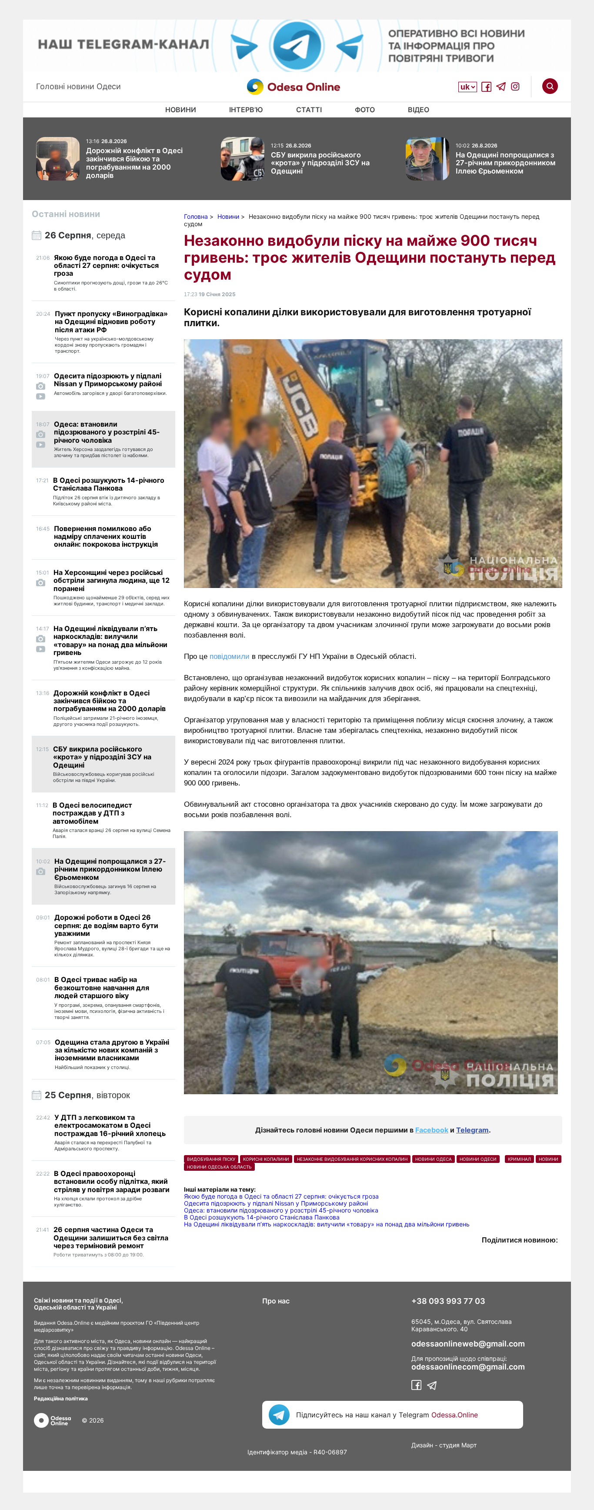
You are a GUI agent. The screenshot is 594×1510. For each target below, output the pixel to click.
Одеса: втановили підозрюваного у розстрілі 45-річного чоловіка (281, 1210)
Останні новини (66, 214)
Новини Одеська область (219, 1166)
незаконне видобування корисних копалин (352, 1159)
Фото (365, 109)
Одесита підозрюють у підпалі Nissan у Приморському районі (276, 1203)
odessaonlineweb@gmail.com (468, 1344)
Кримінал (519, 1159)
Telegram (472, 1130)
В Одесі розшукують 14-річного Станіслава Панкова (262, 1217)
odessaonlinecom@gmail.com (468, 1367)
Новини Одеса (433, 1159)
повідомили (230, 656)
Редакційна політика (61, 1398)
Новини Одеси (478, 1159)
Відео (418, 109)
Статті (309, 109)
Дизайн (422, 1445)
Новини (180, 109)
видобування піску (211, 1159)
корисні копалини (266, 1159)
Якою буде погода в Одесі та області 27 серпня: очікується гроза (281, 1196)
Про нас (276, 1300)
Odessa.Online (454, 1414)
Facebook (431, 1130)
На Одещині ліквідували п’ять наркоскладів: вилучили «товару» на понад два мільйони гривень (327, 1224)
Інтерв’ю (246, 109)
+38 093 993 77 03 (448, 1301)
